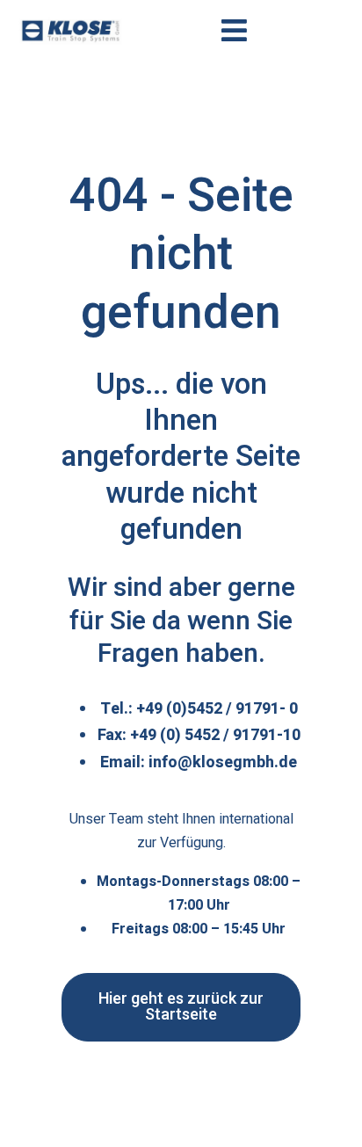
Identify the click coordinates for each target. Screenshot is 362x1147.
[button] (181, 1007)
